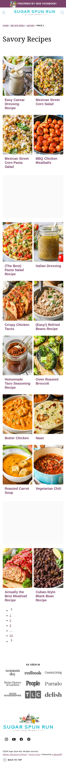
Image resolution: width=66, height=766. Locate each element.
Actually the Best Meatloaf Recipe (16, 596)
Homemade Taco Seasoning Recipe (17, 383)
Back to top (15, 760)
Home (6, 25)
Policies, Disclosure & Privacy (15, 754)
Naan (40, 438)
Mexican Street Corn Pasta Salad (17, 163)
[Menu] (3, 12)
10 (11, 635)
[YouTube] (14, 739)
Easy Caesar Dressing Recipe (15, 104)
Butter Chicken (17, 438)
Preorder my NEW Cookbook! (37, 3)
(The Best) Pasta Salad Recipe (14, 270)
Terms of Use (34, 754)
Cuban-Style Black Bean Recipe (45, 596)
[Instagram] (6, 739)
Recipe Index (18, 25)
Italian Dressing (48, 266)
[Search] (62, 12)
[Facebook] (21, 739)
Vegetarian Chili (48, 488)
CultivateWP (57, 754)
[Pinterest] (28, 739)
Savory (31, 25)
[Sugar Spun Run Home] (34, 12)
